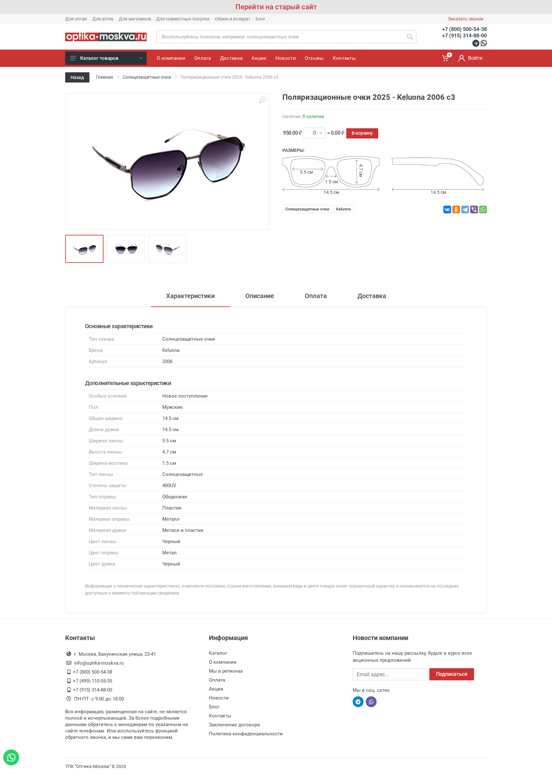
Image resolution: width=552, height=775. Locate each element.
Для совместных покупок (183, 19)
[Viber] (474, 209)
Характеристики (190, 296)
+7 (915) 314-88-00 (464, 36)
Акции (216, 689)
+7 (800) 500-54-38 (464, 29)
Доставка (371, 296)
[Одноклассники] (456, 209)
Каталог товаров (99, 58)
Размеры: (293, 150)
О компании (222, 662)
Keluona (343, 209)
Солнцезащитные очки (307, 209)
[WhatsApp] (483, 209)
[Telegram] (465, 209)
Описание (259, 296)
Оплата (316, 296)
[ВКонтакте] (447, 209)
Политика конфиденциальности (246, 734)
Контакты (220, 716)
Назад (77, 77)
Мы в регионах (226, 671)
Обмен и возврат (232, 19)
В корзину (362, 133)
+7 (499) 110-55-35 (92, 681)
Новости (219, 698)
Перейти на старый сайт (276, 7)
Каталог (218, 653)
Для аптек (103, 19)
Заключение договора (234, 725)
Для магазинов (135, 19)
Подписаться (451, 674)
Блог (260, 19)
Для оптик (76, 19)
